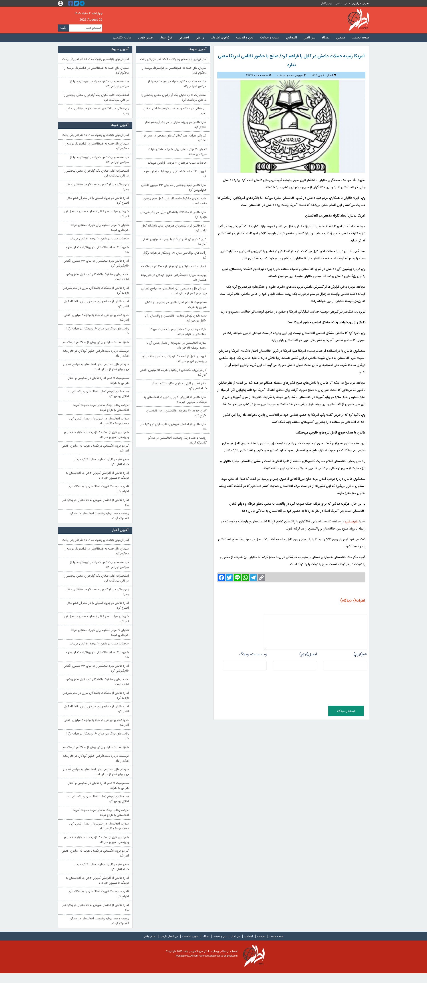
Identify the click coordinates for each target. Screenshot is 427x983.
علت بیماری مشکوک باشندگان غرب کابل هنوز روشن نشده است (175, 201)
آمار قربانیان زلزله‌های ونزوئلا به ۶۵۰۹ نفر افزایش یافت (173, 59)
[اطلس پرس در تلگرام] (82, 3)
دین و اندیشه (244, 37)
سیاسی (340, 37)
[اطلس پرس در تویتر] (77, 3)
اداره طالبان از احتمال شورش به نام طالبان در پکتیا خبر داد (173, 427)
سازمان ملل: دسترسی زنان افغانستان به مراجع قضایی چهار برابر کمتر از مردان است (174, 291)
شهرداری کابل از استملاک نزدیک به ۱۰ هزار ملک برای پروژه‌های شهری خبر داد (174, 359)
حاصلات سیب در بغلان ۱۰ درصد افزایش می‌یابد (177, 163)
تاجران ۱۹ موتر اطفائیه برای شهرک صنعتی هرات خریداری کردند (177, 152)
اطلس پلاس (145, 37)
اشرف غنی (351, 521)
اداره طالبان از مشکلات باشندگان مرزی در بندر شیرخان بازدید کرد (173, 215)
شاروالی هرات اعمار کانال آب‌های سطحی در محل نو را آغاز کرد (174, 138)
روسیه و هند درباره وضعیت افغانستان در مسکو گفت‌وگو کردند (177, 440)
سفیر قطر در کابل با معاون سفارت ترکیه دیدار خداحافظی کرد (179, 386)
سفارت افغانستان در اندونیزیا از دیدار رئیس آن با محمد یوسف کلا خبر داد (177, 345)
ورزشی (199, 37)
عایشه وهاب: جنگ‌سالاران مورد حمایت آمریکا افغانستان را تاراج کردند (179, 332)
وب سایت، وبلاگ (253, 654)
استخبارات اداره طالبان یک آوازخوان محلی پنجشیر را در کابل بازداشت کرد (174, 97)
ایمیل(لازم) (308, 654)
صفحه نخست (360, 37)
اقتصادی (291, 37)
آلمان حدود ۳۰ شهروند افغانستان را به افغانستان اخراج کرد (176, 413)
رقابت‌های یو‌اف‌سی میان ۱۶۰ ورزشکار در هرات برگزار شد (175, 255)
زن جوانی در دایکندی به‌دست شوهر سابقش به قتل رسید (175, 111)
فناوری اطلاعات (220, 37)
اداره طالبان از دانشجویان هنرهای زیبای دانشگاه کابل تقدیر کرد (174, 228)
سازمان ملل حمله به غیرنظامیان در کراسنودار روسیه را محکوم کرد (174, 70)
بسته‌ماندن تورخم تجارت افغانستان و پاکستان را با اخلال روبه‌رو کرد (176, 318)
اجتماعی (184, 37)
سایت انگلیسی (122, 37)
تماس (338, 3)
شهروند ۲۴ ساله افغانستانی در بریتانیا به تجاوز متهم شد (175, 174)
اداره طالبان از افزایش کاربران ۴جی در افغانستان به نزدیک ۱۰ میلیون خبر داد (175, 400)
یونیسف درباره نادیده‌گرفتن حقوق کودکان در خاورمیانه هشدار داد (174, 278)
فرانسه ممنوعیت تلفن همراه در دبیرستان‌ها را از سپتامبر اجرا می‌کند (177, 84)
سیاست (261, 936)
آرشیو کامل (326, 3)
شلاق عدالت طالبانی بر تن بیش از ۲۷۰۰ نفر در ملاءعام (174, 266)
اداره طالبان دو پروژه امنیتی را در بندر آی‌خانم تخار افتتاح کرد (176, 125)
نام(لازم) (360, 654)
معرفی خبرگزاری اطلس (356, 3)
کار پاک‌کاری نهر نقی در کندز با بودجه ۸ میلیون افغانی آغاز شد (174, 242)
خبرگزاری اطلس (358, 20)
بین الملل (309, 37)
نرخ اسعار (166, 37)
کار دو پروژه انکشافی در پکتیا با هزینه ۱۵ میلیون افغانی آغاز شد (173, 372)
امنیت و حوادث (270, 37)
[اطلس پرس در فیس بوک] (71, 3)
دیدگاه (326, 37)
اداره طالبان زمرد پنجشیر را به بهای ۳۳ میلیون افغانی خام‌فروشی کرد (174, 188)
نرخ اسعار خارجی (169, 936)
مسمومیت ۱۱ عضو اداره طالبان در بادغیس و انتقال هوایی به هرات (176, 305)
